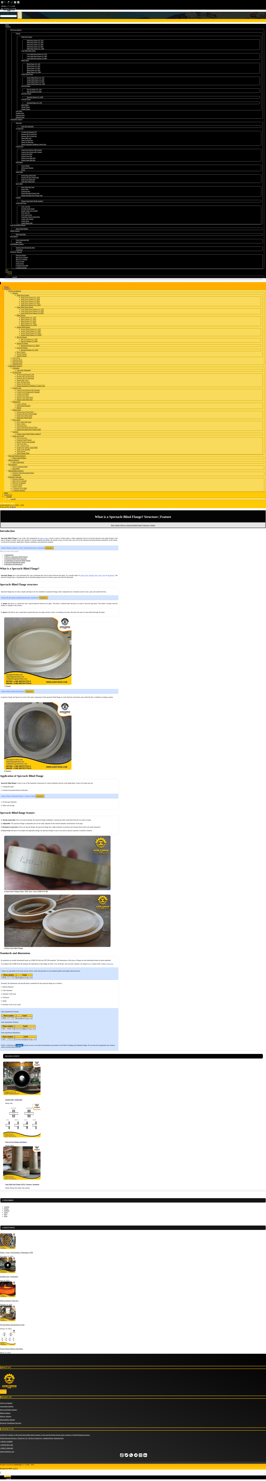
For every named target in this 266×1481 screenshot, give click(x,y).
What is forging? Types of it (9, 1301)
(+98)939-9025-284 (6, 1445)
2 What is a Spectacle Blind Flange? (16, 557)
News (6, 1212)
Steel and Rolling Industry (8, 1410)
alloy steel (102, 575)
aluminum (111, 575)
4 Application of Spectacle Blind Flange (17, 560)
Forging (6, 1210)
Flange (12, 1145)
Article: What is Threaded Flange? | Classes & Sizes (18, 796)
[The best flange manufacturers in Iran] (8, 1320)
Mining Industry (5, 1413)
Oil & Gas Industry (6, 1403)
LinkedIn (19, 1045)
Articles (7, 1103)
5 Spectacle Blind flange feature (14, 562)
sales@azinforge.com (7, 1451)
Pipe (11, 1103)
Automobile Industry (7, 1406)
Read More (49, 548)
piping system (44, 538)
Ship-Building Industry (7, 1420)
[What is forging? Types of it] (8, 1296)
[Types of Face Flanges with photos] (8, 1345)
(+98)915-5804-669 (6, 1448)
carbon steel (84, 575)
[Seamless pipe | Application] (8, 1272)
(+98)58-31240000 (6, 1441)
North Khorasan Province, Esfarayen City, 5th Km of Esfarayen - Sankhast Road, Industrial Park (31, 1438)
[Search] (19, 15)
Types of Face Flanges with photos (11, 1349)
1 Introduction (8, 555)
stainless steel (93, 575)
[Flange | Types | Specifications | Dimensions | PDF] (8, 1248)
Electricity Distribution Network (10, 1423)
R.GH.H (13, 507)
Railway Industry (5, 1416)
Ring (5, 1216)
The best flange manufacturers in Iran (12, 1325)
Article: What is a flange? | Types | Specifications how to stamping (23, 548)
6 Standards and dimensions (13, 564)
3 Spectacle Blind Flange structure (15, 559)
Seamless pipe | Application (9, 1276)
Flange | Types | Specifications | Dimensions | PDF (16, 1252)
